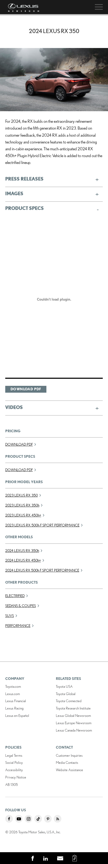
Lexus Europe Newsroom (73, 723)
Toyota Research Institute (73, 708)
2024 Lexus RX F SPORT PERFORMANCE (42, 570)
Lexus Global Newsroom (73, 715)
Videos (14, 407)
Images (14, 193)
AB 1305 (11, 784)
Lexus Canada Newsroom (74, 730)
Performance (17, 625)
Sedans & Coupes (20, 606)
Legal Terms (13, 755)
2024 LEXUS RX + (23, 560)
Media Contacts (67, 762)
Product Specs (24, 208)
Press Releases (24, 178)
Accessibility (14, 770)
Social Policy (14, 762)
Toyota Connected (69, 701)
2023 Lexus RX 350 (21, 495)
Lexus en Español (17, 715)
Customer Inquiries (69, 755)
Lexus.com (12, 694)
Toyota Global (65, 694)
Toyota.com (13, 686)
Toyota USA (64, 686)
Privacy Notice (15, 777)
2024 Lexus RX (22, 550)
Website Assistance (69, 770)
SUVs (9, 616)
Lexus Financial (15, 701)
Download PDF (25, 389)
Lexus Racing (14, 708)
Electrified (15, 596)
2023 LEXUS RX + (23, 515)
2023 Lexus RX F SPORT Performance (42, 525)
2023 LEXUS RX (22, 505)
